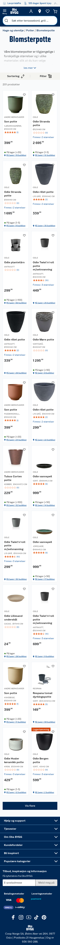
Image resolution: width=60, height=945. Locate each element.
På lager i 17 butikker (45, 579)
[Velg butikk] (40, 11)
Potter (30, 30)
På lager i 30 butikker (16, 579)
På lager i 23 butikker (16, 440)
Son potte (10, 121)
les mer (28, 67)
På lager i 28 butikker (16, 656)
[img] (15, 132)
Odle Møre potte (43, 339)
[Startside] (17, 11)
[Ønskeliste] (48, 11)
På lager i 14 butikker (45, 505)
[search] (6, 20)
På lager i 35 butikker (45, 225)
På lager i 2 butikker (44, 792)
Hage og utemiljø (13, 30)
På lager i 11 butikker (16, 722)
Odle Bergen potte (40, 760)
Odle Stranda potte (41, 123)
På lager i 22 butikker (45, 440)
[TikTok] (36, 917)
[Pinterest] (44, 917)
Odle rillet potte (43, 192)
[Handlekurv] (55, 11)
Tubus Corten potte (13, 478)
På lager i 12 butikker (16, 792)
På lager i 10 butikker (45, 155)
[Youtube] (28, 917)
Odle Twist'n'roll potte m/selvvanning (43, 266)
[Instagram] (21, 917)
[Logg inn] (31, 11)
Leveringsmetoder (42, 893)
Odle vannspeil (42, 476)
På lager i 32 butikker (16, 505)
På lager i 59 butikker (45, 722)
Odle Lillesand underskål (13, 617)
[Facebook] (13, 917)
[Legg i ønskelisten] (24, 95)
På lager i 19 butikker (16, 155)
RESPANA (37, 688)
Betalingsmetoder (14, 893)
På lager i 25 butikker (45, 303)
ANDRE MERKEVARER (14, 117)
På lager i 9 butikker (16, 225)
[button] (30, 806)
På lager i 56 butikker (16, 303)
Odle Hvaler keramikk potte (14, 760)
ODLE (35, 117)
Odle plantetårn (14, 262)
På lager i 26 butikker (16, 373)
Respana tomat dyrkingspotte (42, 695)
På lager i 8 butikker (44, 373)
